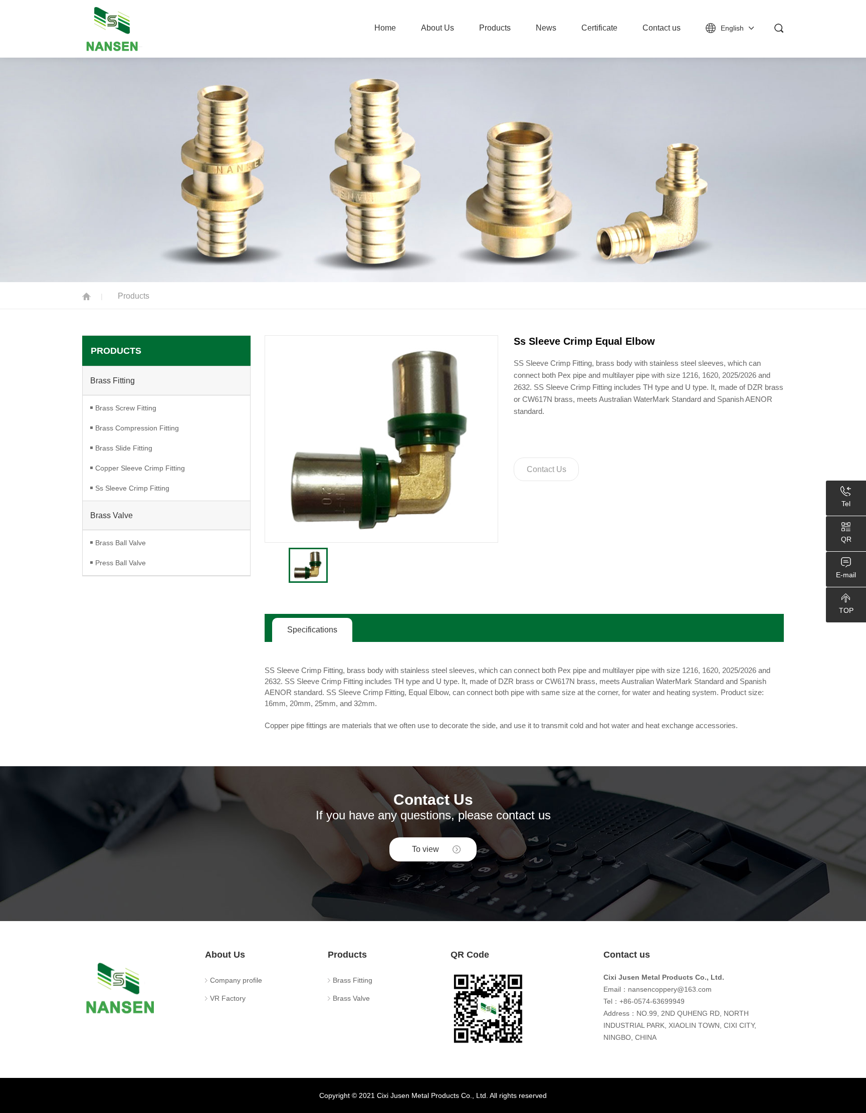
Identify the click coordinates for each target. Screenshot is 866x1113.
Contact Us (546, 469)
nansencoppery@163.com (670, 989)
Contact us (661, 28)
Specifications (312, 629)
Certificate (599, 28)
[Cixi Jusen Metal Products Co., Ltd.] (137, 29)
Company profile (236, 980)
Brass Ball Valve (120, 543)
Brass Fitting (112, 380)
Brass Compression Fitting (137, 428)
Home (385, 28)
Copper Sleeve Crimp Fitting (140, 468)
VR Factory (228, 998)
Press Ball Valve (120, 563)
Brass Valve (111, 515)
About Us (437, 28)
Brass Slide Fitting (123, 448)
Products (495, 28)
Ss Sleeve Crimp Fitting (132, 488)
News (546, 28)
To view (425, 849)
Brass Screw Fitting (125, 408)
